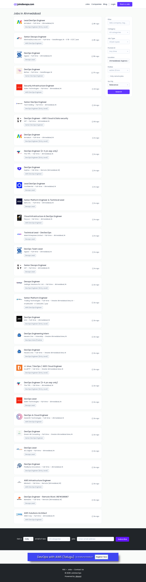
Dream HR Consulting (32, 434)
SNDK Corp (28, 516)
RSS (63, 569)
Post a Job (125, 4)
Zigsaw (26, 56)
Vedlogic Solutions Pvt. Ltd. (34, 284)
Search (119, 92)
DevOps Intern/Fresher (33, 340)
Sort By (110, 81)
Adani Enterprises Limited (33, 235)
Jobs (87, 4)
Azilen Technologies (31, 88)
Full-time (36, 23)
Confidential (28, 186)
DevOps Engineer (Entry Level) (36, 27)
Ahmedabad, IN (48, 23)
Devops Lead (30, 60)
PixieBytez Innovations (32, 467)
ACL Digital (28, 451)
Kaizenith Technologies (32, 418)
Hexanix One (28, 336)
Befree (26, 72)
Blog (105, 4)
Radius (110, 67)
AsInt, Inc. (27, 203)
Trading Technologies (32, 301)
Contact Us (79, 569)
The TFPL (27, 154)
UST (25, 121)
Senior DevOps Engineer (34, 76)
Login (113, 4)
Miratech (27, 483)
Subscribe (122, 539)
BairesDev (27, 499)
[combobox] (119, 32)
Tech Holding (29, 105)
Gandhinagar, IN (58, 40)
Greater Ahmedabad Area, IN (62, 301)
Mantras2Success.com (32, 40)
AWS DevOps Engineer (33, 43)
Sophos (26, 170)
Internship (39, 336)
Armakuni (27, 23)
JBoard (78, 576)
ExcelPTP (27, 369)
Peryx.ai (27, 219)
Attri (25, 320)
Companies (96, 4)
